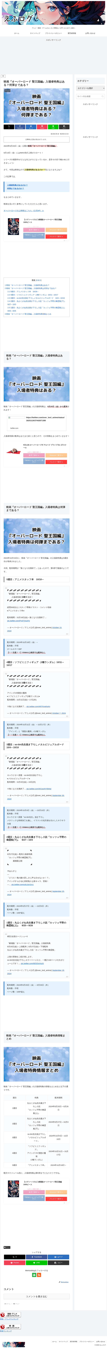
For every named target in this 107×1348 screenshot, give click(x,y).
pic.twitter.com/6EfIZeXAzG (32, 963)
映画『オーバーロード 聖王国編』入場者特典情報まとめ (28, 314)
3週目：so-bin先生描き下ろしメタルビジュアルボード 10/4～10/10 (36, 298)
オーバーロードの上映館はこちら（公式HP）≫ (24, 211)
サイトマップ (63, 1341)
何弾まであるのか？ (15, 188)
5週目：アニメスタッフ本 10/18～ (23, 292)
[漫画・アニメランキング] (10, 1315)
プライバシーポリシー (86, 1341)
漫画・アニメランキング (9, 1319)
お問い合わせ (100, 1341)
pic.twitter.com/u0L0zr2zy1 (22, 885)
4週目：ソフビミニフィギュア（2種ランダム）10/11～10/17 (33, 295)
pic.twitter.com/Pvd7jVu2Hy (18, 621)
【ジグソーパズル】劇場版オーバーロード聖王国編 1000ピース (43, 221)
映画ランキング (6, 1331)
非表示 (38, 280)
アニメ (8, 1247)
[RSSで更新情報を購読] (39, 1275)
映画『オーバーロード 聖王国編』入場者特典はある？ (27, 285)
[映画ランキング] (10, 1327)
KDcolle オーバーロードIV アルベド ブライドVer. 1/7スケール (44, 446)
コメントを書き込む (36, 1296)
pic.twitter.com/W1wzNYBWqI (39, 789)
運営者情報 (73, 1341)
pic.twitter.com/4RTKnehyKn (38, 706)
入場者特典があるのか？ (17, 185)
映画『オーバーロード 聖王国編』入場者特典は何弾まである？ (31, 288)
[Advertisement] (53, 56)
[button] (64, 127)
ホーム (54, 1341)
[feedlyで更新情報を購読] (34, 1275)
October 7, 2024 (59, 713)
